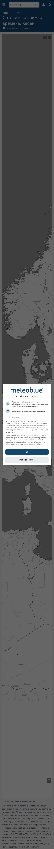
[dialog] (27, 424)
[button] (27, 417)
